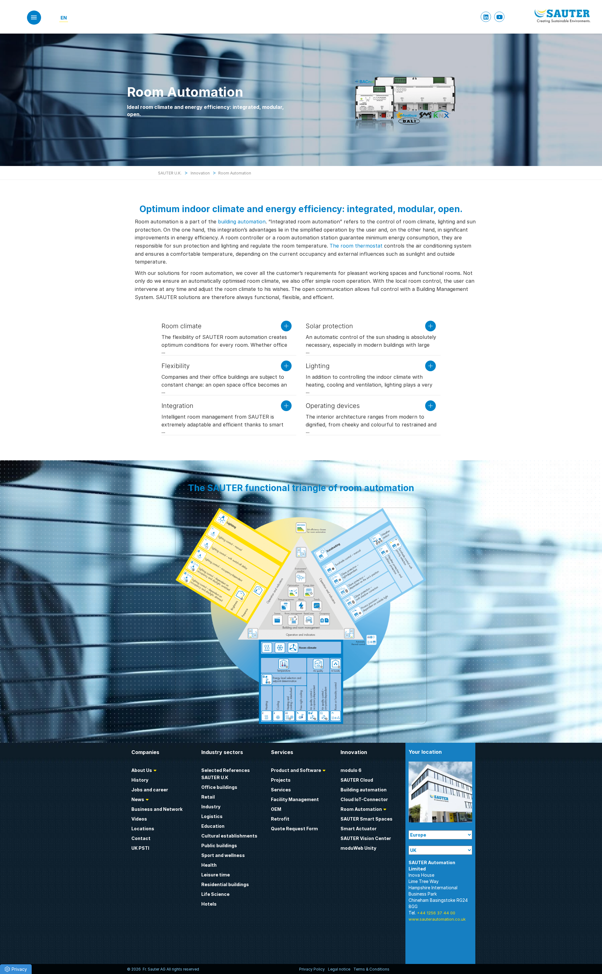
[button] (16, 969)
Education (212, 826)
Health (209, 865)
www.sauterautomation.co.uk (437, 919)
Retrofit (280, 818)
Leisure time (215, 874)
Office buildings (219, 787)
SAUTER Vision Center (366, 838)
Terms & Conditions (371, 969)
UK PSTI (140, 848)
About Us (141, 770)
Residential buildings (225, 884)
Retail (208, 797)
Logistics (212, 816)
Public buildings (219, 845)
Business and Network (156, 809)
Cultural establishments (229, 835)
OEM (276, 809)
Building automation (364, 789)
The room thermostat (356, 246)
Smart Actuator (359, 828)
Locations (142, 828)
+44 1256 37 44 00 (436, 912)
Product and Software (296, 770)
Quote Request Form (294, 828)
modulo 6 (351, 770)
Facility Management (295, 799)
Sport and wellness (223, 855)
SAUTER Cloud (357, 780)
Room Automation (361, 809)
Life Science (215, 894)
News (137, 799)
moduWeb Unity (358, 848)
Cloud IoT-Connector (364, 799)
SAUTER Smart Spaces (367, 818)
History (139, 780)
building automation (242, 221)
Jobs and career (149, 789)
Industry (210, 806)
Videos (139, 818)
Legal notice (339, 969)
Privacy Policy (312, 969)
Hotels (209, 904)
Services (281, 789)
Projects (281, 780)
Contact (140, 838)
